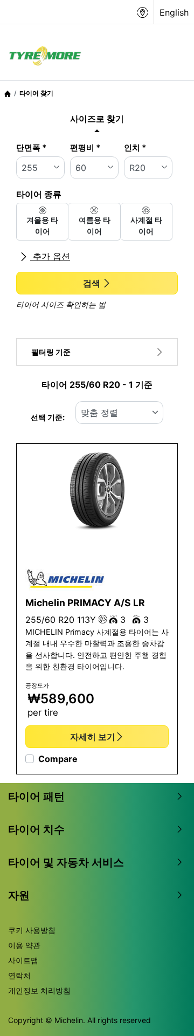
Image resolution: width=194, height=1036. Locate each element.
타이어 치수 (36, 829)
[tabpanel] (97, 227)
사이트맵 (23, 960)
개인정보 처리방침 (39, 990)
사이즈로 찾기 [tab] (97, 118)
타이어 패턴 (36, 796)
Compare (58, 758)
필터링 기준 (51, 351)
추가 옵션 (50, 256)
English (174, 12)
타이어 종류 (38, 194)
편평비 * (85, 147)
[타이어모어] (42, 56)
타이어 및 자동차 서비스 (66, 862)
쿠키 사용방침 (32, 930)
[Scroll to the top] (166, 1013)
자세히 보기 (92, 736)
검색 (91, 283)
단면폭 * (31, 147)
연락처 (19, 975)
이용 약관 (24, 945)
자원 (19, 895)
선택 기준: (48, 417)
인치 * (135, 147)
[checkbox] (42, 222)
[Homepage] (7, 93)
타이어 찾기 (36, 93)
